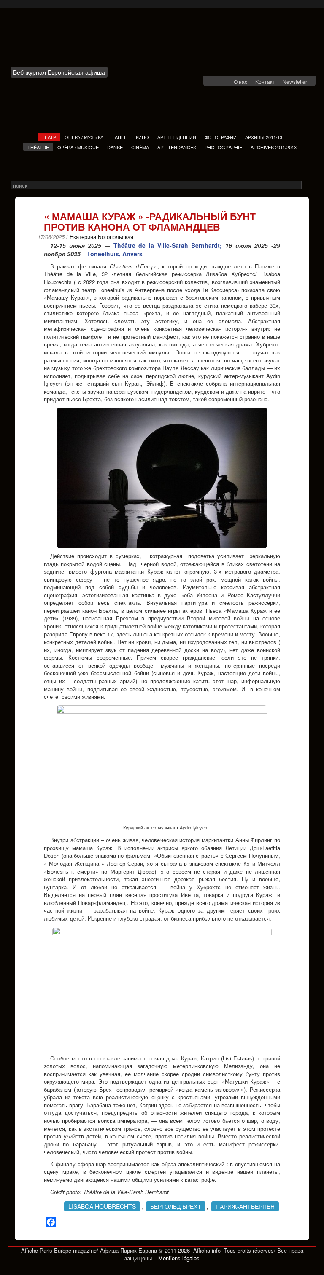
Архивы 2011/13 (263, 137)
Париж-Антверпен (245, 1206)
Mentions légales (179, 1258)
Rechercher (307, 186)
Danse (115, 147)
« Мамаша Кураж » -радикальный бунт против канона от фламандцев (150, 221)
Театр (49, 137)
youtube (226, 82)
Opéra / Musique (78, 147)
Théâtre (38, 147)
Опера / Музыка (84, 137)
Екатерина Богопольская (101, 237)
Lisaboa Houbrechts (102, 1206)
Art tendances (176, 147)
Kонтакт (265, 81)
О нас (240, 81)
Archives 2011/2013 (274, 147)
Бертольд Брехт (175, 1206)
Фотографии (221, 137)
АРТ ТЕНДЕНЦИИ (176, 137)
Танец (119, 137)
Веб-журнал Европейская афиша (59, 72)
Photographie (223, 147)
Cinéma (140, 147)
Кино (142, 137)
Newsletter (295, 81)
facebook (215, 82)
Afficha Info (61, 41)
